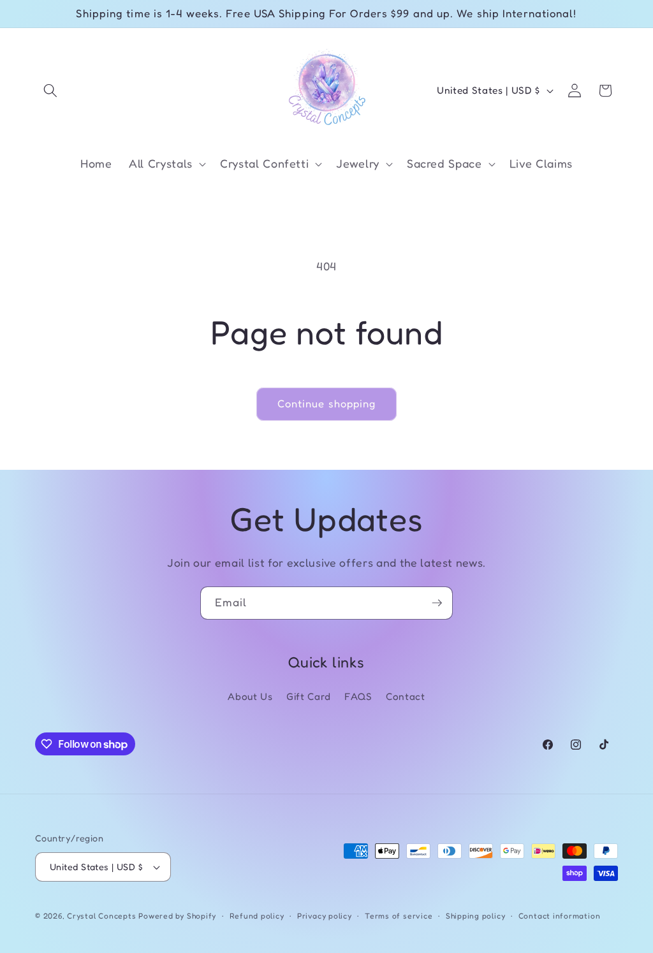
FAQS (358, 696)
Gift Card (308, 696)
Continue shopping (326, 403)
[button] (50, 90)
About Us (250, 696)
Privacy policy (324, 915)
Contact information (559, 915)
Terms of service (398, 915)
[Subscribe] (437, 603)
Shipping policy (476, 915)
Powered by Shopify (177, 915)
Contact (405, 696)
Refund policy (257, 915)
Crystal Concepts (102, 915)
